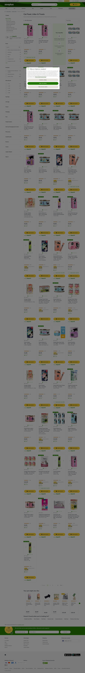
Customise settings (43, 79)
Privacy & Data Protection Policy (40, 77)
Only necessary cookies (43, 86)
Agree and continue (43, 83)
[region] (43, 78)
